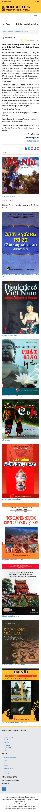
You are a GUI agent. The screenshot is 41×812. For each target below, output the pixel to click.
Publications (18, 32)
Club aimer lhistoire (9, 768)
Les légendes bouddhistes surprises (10, 395)
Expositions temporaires (10, 758)
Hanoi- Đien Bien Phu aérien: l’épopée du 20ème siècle (14, 722)
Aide (5, 750)
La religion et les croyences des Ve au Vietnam (12, 560)
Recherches (10, 32)
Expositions (7, 742)
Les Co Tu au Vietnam (6, 440)
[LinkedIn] (35, 148)
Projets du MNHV (8, 748)
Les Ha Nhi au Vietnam (8, 197)
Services (6, 766)
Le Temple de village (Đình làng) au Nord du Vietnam (14, 665)
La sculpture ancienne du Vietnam (9, 335)
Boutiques (6, 774)
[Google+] (32, 148)
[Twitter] (29, 148)
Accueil (4, 32)
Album (5, 763)
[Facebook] (26, 148)
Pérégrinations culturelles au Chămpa (10, 616)
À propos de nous (8, 737)
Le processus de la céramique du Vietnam (11, 499)
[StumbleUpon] (38, 148)
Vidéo (5, 760)
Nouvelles (6, 740)
